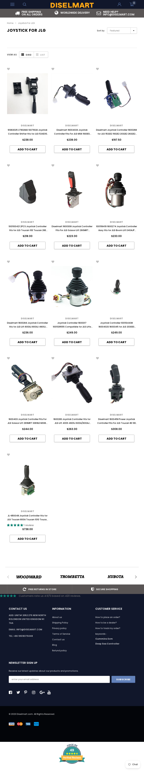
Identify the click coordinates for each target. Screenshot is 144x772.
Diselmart (27, 125)
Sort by (100, 30)
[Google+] (42, 692)
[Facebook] (11, 692)
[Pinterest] (27, 692)
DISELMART (116, 125)
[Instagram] (34, 692)
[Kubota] (115, 576)
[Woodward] (29, 576)
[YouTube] (50, 692)
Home (10, 23)
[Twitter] (19, 692)
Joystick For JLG (26, 23)
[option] (28, 13)
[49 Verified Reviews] (72, 770)
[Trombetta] (72, 576)
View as (12, 54)
